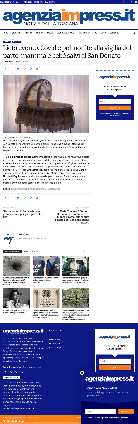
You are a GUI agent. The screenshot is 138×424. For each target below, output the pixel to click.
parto (55, 189)
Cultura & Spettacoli (88, 33)
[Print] (36, 68)
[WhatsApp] (24, 68)
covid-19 (31, 189)
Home (5, 33)
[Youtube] (135, 2)
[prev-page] (84, 251)
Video (103, 33)
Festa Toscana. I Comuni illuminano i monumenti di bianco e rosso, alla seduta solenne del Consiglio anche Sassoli (72, 217)
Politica (39, 33)
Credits (21, 421)
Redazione (28, 2)
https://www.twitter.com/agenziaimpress (33, 238)
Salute (50, 33)
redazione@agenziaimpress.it (27, 367)
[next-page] (88, 251)
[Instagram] (127, 2)
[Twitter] (131, 2)
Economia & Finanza (66, 33)
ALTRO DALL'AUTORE (31, 251)
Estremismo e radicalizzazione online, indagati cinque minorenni (45, 280)
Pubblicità (38, 2)
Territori (28, 33)
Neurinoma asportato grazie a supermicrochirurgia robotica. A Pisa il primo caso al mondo (75, 280)
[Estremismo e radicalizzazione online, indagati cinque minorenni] (46, 266)
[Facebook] (123, 2)
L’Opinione (114, 33)
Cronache (16, 33)
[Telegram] (30, 68)
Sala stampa (50, 2)
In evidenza (16, 42)
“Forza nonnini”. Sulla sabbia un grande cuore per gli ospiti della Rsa (22, 214)
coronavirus (18, 189)
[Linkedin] (18, 68)
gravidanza (44, 189)
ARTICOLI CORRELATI (12, 251)
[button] (134, 33)
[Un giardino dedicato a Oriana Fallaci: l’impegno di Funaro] (16, 298)
